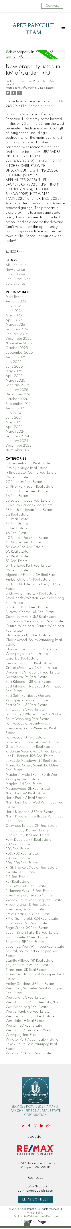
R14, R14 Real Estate (20, 872)
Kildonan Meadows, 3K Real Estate (33, 751)
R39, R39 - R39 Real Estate (26, 886)
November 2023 (18, 450)
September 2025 (19, 352)
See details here (41, 106)
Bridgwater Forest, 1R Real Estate (31, 593)
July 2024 (13, 413)
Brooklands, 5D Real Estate (27, 607)
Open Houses (16, 274)
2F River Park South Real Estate (29, 486)
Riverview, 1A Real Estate (25, 909)
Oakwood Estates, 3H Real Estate (32, 825)
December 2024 (18, 394)
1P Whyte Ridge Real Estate (26, 468)
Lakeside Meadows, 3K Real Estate (33, 760)
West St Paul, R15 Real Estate (28, 1011)
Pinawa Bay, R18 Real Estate (27, 830)
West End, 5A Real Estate (25, 997)
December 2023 (18, 445)
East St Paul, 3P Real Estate (26, 705)
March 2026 (15, 324)
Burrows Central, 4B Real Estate (30, 612)
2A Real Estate (17, 477)
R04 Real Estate (18, 858)
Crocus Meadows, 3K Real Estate (31, 668)
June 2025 (14, 366)
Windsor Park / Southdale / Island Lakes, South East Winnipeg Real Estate (32, 1044)
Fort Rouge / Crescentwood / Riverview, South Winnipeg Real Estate (31, 728)
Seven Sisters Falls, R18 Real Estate (32, 932)
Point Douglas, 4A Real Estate (28, 839)
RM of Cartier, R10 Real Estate (35, 88)
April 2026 (14, 320)
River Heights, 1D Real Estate (28, 904)
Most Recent (15, 297)
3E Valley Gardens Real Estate (29, 505)
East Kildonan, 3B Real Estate (28, 681)
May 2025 (14, 371)
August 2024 (16, 408)
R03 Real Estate (18, 849)
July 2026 (13, 306)
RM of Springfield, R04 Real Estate (32, 918)
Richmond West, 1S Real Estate (29, 891)
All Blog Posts (16, 265)
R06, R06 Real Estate (22, 863)
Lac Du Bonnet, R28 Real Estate (30, 756)
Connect (52, 5)
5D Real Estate (17, 556)
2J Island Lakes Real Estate (27, 491)
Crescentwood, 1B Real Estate (28, 663)
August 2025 (16, 357)
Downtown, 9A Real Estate (26, 677)
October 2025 (17, 348)
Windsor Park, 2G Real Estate (28, 1053)
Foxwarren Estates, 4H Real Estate (32, 742)
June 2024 (14, 417)
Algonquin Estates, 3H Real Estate (32, 575)
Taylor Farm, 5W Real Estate (28, 965)
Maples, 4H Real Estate (24, 784)
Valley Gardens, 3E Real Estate (30, 984)
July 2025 (13, 362)
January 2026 (17, 334)
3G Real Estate (17, 514)
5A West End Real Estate (25, 547)
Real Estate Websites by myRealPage (35, 1216)
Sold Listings (15, 283)
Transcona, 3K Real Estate (26, 970)
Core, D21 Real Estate (22, 658)
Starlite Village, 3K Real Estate (29, 960)
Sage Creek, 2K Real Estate (27, 928)
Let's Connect (35, 1199)
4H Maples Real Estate (23, 542)
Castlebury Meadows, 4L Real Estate (34, 621)
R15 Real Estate (17, 877)
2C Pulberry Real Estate (24, 482)
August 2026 (16, 301)
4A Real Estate (17, 533)
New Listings (15, 269)
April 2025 (14, 376)
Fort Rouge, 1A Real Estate (26, 737)
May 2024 (14, 422)
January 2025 (17, 390)
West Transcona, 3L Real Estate (30, 1016)
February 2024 (17, 436)
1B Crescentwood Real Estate (28, 463)
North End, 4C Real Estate (25, 798)
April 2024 (14, 427)
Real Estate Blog (18, 279)
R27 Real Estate (17, 881)
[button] (23, 1125)
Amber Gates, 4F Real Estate (28, 579)
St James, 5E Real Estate (25, 942)
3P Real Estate (16, 528)
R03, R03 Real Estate (22, 853)
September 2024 (19, 404)
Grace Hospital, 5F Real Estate (29, 746)
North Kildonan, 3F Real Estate (29, 812)
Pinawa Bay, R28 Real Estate (28, 835)
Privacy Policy (34, 1213)
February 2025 (17, 385)
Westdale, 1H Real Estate (25, 1021)
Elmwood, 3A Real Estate (25, 709)
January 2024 (17, 441)
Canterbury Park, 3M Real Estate (31, 616)
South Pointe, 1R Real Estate (27, 937)
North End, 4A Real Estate (25, 793)
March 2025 (15, 380)
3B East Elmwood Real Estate (28, 500)
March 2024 (15, 431)
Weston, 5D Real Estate (24, 1025)
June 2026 (14, 311)
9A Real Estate (17, 570)
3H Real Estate (17, 519)
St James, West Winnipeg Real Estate (35, 946)
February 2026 (17, 329)
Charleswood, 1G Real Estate (28, 635)
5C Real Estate (17, 551)
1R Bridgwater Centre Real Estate (31, 472)
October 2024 (17, 399)
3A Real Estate (17, 496)
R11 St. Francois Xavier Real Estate (32, 867)
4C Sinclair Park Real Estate (27, 538)
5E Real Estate (17, 561)
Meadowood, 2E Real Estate (28, 788)
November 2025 (19, 343)
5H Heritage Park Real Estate (28, 565)
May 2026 (14, 315)
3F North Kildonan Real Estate (29, 510)
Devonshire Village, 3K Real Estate (33, 672)
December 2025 (18, 338)
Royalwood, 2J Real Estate (26, 923)
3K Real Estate (17, 524)
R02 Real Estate (18, 844)
